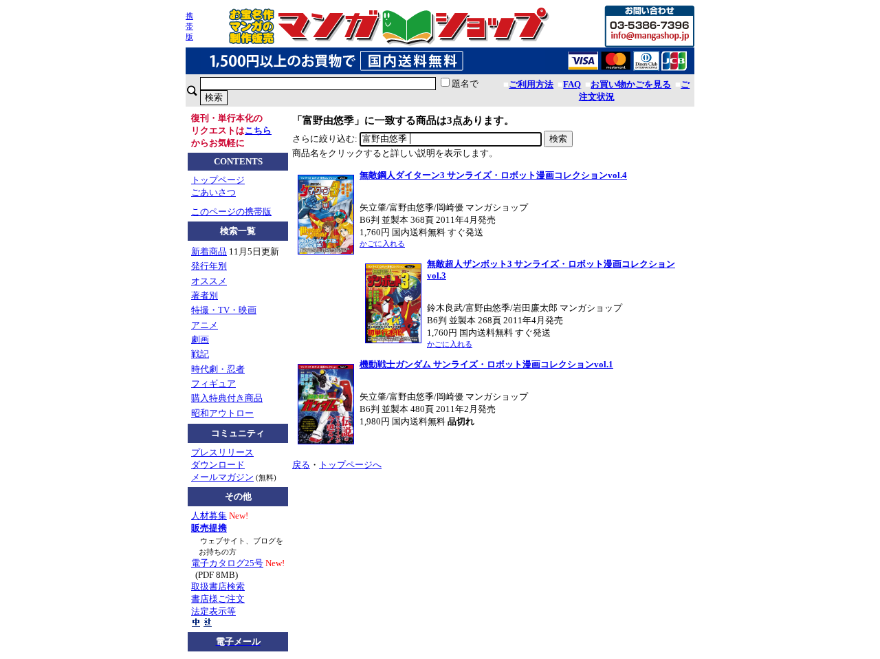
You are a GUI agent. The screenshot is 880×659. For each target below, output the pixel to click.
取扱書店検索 (218, 586)
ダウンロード (218, 465)
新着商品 (209, 251)
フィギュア (213, 383)
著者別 (204, 295)
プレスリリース (222, 452)
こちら (258, 130)
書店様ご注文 (218, 599)
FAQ (572, 84)
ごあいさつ (213, 192)
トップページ (218, 180)
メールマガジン (222, 477)
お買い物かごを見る (631, 84)
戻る (301, 465)
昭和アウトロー (222, 413)
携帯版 (189, 26)
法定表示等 (213, 611)
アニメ (204, 325)
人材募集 (209, 515)
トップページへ (350, 465)
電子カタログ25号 (227, 563)
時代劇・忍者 (218, 369)
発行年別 (209, 266)
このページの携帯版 (231, 211)
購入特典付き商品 (227, 398)
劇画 (200, 339)
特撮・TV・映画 (223, 310)
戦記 (200, 354)
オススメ (209, 281)
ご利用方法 (531, 84)
